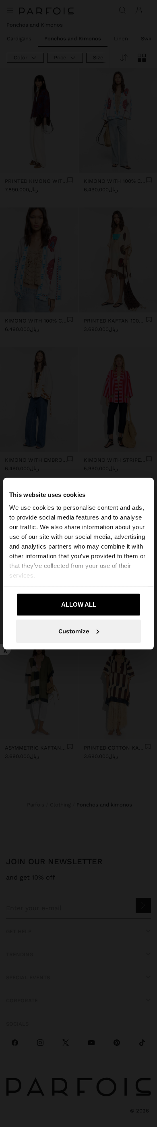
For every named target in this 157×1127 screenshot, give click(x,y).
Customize (73, 631)
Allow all (78, 604)
